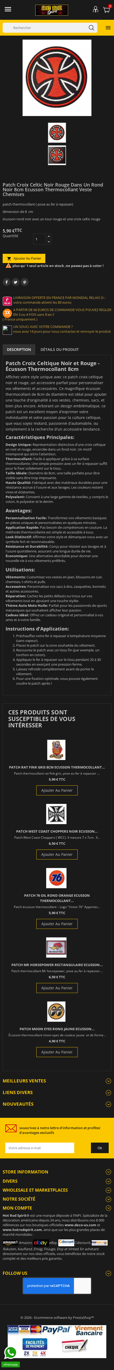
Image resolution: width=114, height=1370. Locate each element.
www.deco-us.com (80, 1225)
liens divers (18, 1092)
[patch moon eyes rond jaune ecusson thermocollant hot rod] (56, 1011)
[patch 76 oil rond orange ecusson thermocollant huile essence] (56, 878)
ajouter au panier (24, 258)
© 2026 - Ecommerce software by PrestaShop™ (57, 1317)
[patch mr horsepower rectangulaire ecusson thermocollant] (56, 947)
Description (19, 349)
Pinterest (25, 282)
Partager (7, 282)
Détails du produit (60, 349)
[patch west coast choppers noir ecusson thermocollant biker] (56, 814)
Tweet (16, 282)
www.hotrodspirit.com (22, 1229)
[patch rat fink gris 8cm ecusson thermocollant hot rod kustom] (56, 750)
